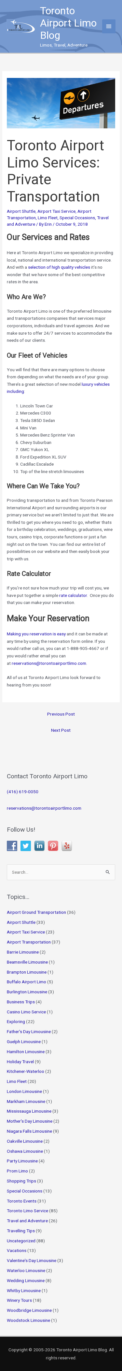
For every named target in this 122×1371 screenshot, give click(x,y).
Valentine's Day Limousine (31, 1260)
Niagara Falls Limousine (29, 1131)
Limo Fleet (48, 217)
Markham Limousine (26, 1101)
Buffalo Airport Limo (26, 981)
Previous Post (61, 714)
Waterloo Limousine (26, 1270)
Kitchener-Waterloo (25, 1071)
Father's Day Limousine (29, 1031)
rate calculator (73, 595)
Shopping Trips (21, 1180)
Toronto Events (21, 1201)
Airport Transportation (29, 942)
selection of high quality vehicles (59, 267)
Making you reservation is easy (36, 633)
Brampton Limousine (27, 972)
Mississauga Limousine (29, 1111)
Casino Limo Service (26, 1011)
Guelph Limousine (24, 1041)
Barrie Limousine (23, 952)
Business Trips (21, 1001)
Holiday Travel (20, 1061)
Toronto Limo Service (27, 1210)
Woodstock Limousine (28, 1320)
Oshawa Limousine (25, 1151)
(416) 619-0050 (22, 791)
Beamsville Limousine (27, 962)
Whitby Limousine (24, 1290)
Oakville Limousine (25, 1141)
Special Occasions (77, 217)
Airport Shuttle (21, 211)
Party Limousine (22, 1160)
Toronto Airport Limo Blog (68, 23)
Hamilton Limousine (26, 1051)
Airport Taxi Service (56, 211)
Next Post (61, 730)
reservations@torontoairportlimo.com (44, 808)
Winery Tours (19, 1300)
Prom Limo (17, 1170)
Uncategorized (21, 1240)
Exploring (16, 1021)
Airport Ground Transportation (36, 912)
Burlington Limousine (27, 991)
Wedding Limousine (26, 1280)
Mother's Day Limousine (29, 1121)
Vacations (16, 1250)
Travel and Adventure (27, 1220)
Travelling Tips (21, 1230)
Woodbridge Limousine (29, 1310)
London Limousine (24, 1091)
